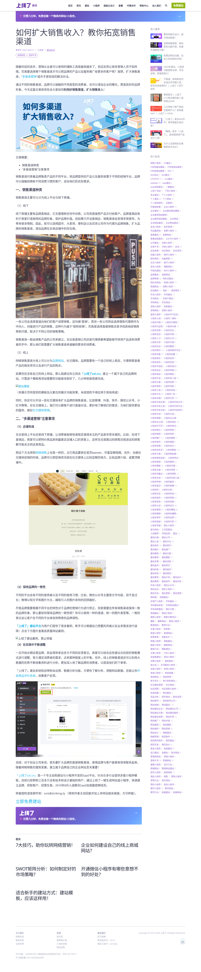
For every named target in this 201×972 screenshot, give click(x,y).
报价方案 (171, 609)
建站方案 (168, 553)
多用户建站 (169, 298)
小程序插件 (156, 441)
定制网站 (155, 310)
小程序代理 (156, 322)
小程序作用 (170, 334)
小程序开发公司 (176, 402)
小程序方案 (156, 453)
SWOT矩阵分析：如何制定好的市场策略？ (46, 871)
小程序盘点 (156, 485)
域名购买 (176, 290)
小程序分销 (170, 342)
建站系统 (155, 573)
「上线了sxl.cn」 (27, 775)
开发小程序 (156, 585)
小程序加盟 (171, 354)
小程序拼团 (170, 429)
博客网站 (169, 266)
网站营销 (167, 728)
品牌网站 (58, 361)
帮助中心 (144, 5)
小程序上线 (156, 318)
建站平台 (168, 541)
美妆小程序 (156, 748)
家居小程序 (156, 314)
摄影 (153, 621)
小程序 (96, 5)
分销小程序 (168, 246)
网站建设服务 (173, 712)
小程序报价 (156, 429)
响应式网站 (156, 282)
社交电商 (171, 684)
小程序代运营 (157, 326)
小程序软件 (156, 517)
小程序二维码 (171, 318)
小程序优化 (170, 330)
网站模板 (168, 724)
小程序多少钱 (171, 378)
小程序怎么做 (171, 418)
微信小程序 (168, 589)
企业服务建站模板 (172, 210)
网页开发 (155, 744)
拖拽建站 (155, 613)
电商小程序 (156, 672)
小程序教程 (173, 449)
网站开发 (171, 716)
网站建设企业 (157, 708)
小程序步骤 (171, 465)
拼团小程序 (168, 613)
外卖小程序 (156, 294)
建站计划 (166, 577)
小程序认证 (156, 505)
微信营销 (178, 593)
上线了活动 (156, 190)
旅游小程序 (156, 633)
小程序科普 (170, 493)
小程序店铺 (156, 398)
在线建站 (155, 290)
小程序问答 (170, 521)
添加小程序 (170, 656)
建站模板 (167, 557)
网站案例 (155, 724)
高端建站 (166, 792)
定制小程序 (156, 306)
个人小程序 (168, 194)
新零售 (167, 629)
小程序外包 (156, 378)
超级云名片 (109, 5)
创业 (178, 246)
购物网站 (155, 768)
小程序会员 (156, 334)
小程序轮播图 (171, 513)
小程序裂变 (156, 501)
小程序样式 (174, 457)
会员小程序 (156, 226)
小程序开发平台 (176, 406)
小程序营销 (170, 497)
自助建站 (169, 748)
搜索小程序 (156, 617)
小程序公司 (170, 338)
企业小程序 (170, 206)
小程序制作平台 (174, 350)
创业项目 (178, 250)
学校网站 (155, 302)
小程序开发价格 (158, 402)
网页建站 (171, 740)
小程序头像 (156, 382)
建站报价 (155, 549)
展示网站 (155, 529)
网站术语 (167, 720)
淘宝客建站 (156, 656)
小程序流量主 (157, 473)
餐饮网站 (170, 788)
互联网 (170, 202)
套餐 (121, 5)
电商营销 (168, 676)
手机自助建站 (157, 609)
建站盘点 (155, 565)
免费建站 (178, 5)
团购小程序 (156, 163)
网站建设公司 (173, 708)
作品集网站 (156, 230)
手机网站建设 (173, 605)
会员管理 (169, 226)
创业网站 (166, 250)
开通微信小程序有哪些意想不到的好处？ (109, 871)
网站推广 (155, 720)
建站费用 (155, 581)
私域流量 (155, 692)
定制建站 (169, 306)
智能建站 (169, 641)
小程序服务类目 (158, 457)
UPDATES (156, 178)
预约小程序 (156, 784)
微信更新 (166, 593)
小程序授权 (156, 433)
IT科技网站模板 (158, 170)
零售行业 (155, 780)
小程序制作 (157, 350)
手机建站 (171, 601)
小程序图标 (170, 374)
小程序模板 (156, 465)
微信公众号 (170, 585)
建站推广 (166, 549)
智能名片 (167, 637)
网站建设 (168, 704)
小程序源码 (172, 473)
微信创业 (155, 589)
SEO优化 (155, 175)
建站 (87, 5)
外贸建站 (169, 294)
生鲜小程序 (156, 668)
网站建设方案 (157, 712)
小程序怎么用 (157, 421)
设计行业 (169, 764)
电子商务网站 (170, 680)
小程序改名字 (157, 449)
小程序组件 (156, 497)
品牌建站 (155, 274)
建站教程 (155, 553)
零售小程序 (177, 776)
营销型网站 (156, 756)
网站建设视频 (157, 716)
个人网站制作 (157, 202)
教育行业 (166, 625)
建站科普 (155, 569)
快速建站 (164, 597)
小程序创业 (156, 346)
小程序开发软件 (176, 410)
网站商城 (155, 704)
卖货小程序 (156, 266)
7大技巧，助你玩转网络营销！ (45, 845)
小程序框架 (156, 461)
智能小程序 (156, 641)
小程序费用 (156, 509)
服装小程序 (156, 645)
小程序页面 (156, 525)
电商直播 (170, 672)
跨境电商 (169, 772)
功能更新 (167, 258)
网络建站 (168, 732)
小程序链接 (156, 521)
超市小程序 (156, 772)
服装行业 (155, 648)
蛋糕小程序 (156, 764)
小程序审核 (156, 386)
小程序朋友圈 (171, 453)
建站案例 (155, 557)
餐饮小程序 (156, 788)
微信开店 (155, 593)
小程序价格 (172, 326)
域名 (166, 290)
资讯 (78, 5)
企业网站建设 (173, 222)
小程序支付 (170, 445)
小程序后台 (156, 370)
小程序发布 (156, 362)
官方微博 (102, 936)
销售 (166, 776)
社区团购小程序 (170, 688)
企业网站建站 (157, 222)
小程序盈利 (170, 481)
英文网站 (176, 752)
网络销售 (41, 452)
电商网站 (155, 676)
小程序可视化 (157, 366)
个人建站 (155, 198)
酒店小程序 (156, 776)
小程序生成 (156, 477)
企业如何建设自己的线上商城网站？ (109, 848)
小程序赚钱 (171, 509)
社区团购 (155, 688)
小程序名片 (172, 366)
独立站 (154, 664)
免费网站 (168, 234)
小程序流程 (171, 469)
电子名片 (155, 680)
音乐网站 (166, 780)
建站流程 (168, 561)
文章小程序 (156, 629)
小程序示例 (168, 489)
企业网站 (175, 218)
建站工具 (155, 541)
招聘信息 (20, 936)
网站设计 (155, 732)
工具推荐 (155, 533)
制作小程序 (170, 254)
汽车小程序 (170, 653)
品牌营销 (21, 55)
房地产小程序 (157, 601)
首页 (70, 5)
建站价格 (155, 537)
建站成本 (155, 545)
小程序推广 (156, 437)
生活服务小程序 (169, 664)
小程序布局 (171, 390)
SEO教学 (166, 175)
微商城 (154, 597)
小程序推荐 (171, 437)
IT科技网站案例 (175, 167)
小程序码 (155, 489)
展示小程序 (170, 525)
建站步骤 (155, 561)
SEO (171, 170)
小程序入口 (156, 338)
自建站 (165, 752)
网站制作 (155, 700)
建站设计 (178, 577)
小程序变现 (170, 362)
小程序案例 (170, 461)
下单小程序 (171, 190)
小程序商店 (156, 374)
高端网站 (178, 792)
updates (155, 183)
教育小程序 (175, 621)
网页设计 (167, 744)
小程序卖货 (170, 358)
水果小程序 (156, 653)
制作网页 (155, 258)
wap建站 (167, 183)
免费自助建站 (157, 238)
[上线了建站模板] (79, 385)
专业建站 (155, 194)
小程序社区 (156, 493)
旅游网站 (169, 633)
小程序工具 (156, 390)
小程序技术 (172, 425)
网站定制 (61, 947)
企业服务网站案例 (159, 214)
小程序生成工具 (173, 477)
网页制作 (167, 736)
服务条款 (20, 940)
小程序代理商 (172, 322)
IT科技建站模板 (158, 167)
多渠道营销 (29, 76)
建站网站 (168, 573)
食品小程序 (170, 784)
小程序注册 (156, 469)
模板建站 (166, 648)
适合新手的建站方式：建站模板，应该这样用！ (44, 895)
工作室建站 (168, 529)
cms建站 (169, 178)
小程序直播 (170, 485)
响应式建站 (169, 278)
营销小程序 (170, 756)
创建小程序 (156, 254)
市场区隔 (166, 533)
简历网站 (166, 696)
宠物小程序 (168, 310)
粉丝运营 (178, 696)
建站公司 (167, 537)
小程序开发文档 (158, 410)
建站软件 (166, 581)
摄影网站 (162, 621)
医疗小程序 (170, 262)
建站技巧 (168, 545)
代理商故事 (156, 206)
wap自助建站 (157, 186)
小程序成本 (172, 421)
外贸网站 (155, 298)
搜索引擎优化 (171, 617)
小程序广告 (171, 394)
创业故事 (155, 250)
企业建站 (155, 210)
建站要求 (155, 577)
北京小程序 (156, 262)
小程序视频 (170, 501)
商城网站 (155, 286)
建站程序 (168, 569)
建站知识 (51, 50)
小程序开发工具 (158, 406)
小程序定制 (170, 382)
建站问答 (178, 581)
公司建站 (155, 242)
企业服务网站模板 (159, 218)
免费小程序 (170, 230)
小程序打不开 (157, 425)
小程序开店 (156, 413)
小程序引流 (170, 413)
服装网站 (169, 645)
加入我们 (156, 5)
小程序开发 (171, 398)
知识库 (60, 936)
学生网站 (166, 302)
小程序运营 (170, 517)
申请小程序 (170, 668)
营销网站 (168, 760)
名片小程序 (170, 270)
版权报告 (170, 661)
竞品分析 (155, 696)
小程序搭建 (156, 445)
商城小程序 (170, 282)
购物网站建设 (169, 768)
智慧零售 (155, 637)
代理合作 (131, 5)
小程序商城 (170, 370)
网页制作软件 (157, 740)
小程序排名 (170, 433)
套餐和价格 (62, 940)
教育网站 (155, 625)
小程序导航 (170, 386)
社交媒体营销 (41, 410)
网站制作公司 (170, 700)
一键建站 (170, 186)
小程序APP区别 (171, 314)
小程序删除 (170, 346)
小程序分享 (156, 342)
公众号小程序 (173, 238)
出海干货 (155, 246)
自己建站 (155, 752)
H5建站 (168, 163)
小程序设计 (170, 505)
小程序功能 (156, 354)
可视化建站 (156, 270)
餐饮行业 (155, 792)
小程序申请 (156, 481)
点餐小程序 (156, 661)
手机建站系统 (157, 605)
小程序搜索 (170, 441)
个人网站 (168, 198)
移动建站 (168, 692)
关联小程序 (168, 242)
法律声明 (20, 943)
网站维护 (155, 728)
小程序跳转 (156, 513)
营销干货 (32, 55)
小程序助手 (156, 358)
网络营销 (155, 736)
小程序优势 (156, 330)
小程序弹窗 (156, 418)
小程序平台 (156, 394)
